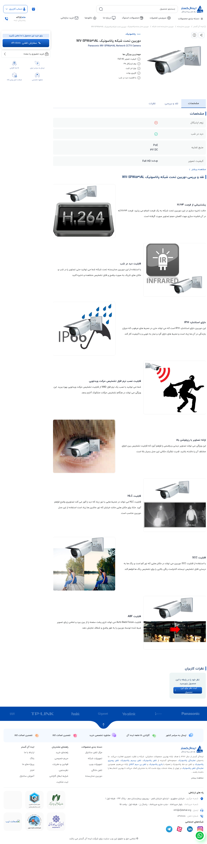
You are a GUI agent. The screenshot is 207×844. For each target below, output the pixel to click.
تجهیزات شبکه (95, 758)
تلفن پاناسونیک (150, 760)
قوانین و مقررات (60, 764)
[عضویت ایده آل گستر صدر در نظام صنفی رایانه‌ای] (56, 800)
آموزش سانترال (27, 776)
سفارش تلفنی (24, 43)
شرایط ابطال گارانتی (58, 776)
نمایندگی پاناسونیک (187, 760)
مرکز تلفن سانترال (93, 752)
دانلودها (88, 17)
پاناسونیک (130, 34)
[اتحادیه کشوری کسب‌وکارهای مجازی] (34, 800)
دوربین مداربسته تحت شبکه (163, 26)
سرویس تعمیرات (158, 17)
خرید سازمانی (67, 17)
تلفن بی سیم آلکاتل (137, 764)
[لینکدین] (190, 829)
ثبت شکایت (62, 782)
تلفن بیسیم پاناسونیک (131, 760)
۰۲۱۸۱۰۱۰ (181, 816)
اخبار (32, 770)
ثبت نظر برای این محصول (189, 690)
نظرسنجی (63, 770)
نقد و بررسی (171, 103)
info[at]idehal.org (182, 810)
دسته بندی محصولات (188, 18)
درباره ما (107, 17)
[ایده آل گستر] (192, 749)
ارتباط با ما (29, 752)
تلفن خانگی (96, 770)
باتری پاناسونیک (156, 764)
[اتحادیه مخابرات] (34, 821)
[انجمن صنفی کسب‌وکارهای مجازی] (56, 821)
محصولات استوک (130, 17)
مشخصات (193, 103)
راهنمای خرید (62, 752)
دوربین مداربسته (183, 26)
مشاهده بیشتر (197, 778)
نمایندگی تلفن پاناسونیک (192, 768)
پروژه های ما (28, 764)
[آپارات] (179, 829)
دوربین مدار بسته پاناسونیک (138, 26)
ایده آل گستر (198, 26)
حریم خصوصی (61, 758)
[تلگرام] (169, 829)
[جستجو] (101, 9)
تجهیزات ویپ (95, 764)
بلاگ (32, 758)
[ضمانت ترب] (13, 822)
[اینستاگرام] (200, 829)
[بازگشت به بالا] (103, 725)
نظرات (152, 103)
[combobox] (139, 9)
